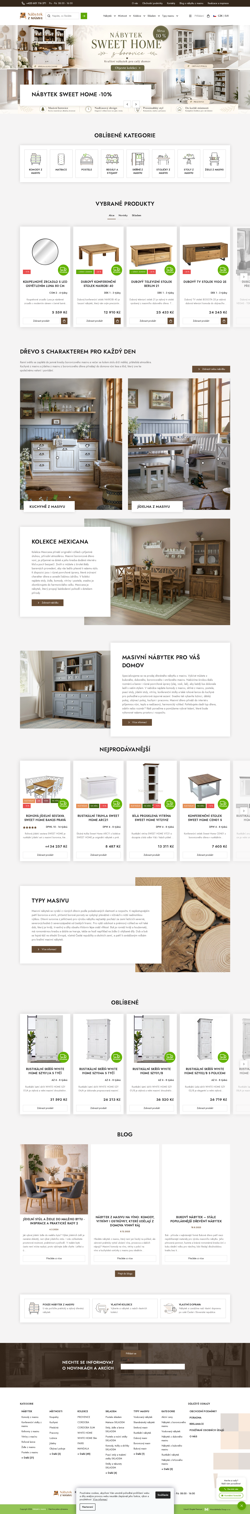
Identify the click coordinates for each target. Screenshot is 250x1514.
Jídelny (52, 1443)
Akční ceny (167, 1417)
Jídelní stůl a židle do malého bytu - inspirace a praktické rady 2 (54, 1221)
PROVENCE (83, 1417)
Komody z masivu (29, 1417)
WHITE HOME (84, 1433)
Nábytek (26, 1411)
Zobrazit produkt (41, 321)
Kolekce (82, 1411)
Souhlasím (163, 1495)
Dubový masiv (140, 1438)
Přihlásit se (131, 1353)
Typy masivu (141, 1411)
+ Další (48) (83, 1454)
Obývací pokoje (57, 1448)
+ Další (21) (27, 1457)
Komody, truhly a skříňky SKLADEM (117, 1447)
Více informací (100, 1499)
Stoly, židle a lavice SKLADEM (115, 1429)
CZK (220, 16)
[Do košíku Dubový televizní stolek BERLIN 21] (171, 321)
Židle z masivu (28, 1447)
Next (244, 276)
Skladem (111, 1411)
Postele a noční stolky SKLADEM (116, 1438)
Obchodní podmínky (152, 3)
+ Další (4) (111, 1473)
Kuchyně (53, 1422)
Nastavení (87, 1507)
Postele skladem (114, 1417)
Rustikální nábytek (142, 1433)
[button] (127, 104)
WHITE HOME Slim (87, 1438)
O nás (135, 3)
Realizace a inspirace (218, 3)
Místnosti (55, 1411)
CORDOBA (83, 1422)
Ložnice (53, 1438)
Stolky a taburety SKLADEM (114, 1465)
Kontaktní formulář (232, 1495)
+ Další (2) (167, 1469)
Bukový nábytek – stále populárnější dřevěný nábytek (196, 1219)
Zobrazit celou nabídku (213, 369)
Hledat (84, 14)
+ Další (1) (139, 1454)
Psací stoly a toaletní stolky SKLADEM (116, 1456)
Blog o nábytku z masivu (191, 3)
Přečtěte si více (54, 1258)
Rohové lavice (28, 1442)
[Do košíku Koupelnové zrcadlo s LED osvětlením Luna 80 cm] (64, 321)
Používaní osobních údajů (207, 1430)
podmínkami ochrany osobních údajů (161, 1374)
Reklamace (197, 1424)
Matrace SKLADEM (115, 1422)
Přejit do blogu (125, 1273)
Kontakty (171, 3)
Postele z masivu (29, 1452)
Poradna (196, 1417)
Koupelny (54, 1417)
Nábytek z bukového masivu (172, 1447)
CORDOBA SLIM (86, 1427)
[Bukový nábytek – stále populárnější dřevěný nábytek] (196, 1178)
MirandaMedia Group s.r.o (220, 1509)
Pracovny (54, 1433)
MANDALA (83, 1448)
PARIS (80, 1443)
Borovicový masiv (142, 1443)
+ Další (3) (55, 1454)
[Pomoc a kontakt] (241, 1505)
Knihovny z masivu (30, 1431)
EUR (227, 16)
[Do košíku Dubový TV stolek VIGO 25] (224, 321)
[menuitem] (110, 16)
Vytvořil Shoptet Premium (192, 1509)
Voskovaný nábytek (143, 1417)
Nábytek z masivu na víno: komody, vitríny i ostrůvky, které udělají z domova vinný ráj (125, 1221)
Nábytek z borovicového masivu (174, 1424)
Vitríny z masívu (29, 1436)
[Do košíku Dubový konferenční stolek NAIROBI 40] (117, 321)
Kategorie (168, 1411)
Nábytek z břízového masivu (172, 1462)
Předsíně (53, 1427)
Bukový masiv (140, 1448)
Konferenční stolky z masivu (31, 1424)
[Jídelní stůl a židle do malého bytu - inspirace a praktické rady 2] (54, 1179)
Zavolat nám (232, 1489)
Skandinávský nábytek (144, 1422)
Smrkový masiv (141, 1427)
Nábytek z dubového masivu (172, 1438)
